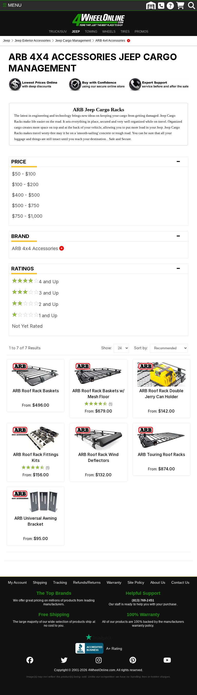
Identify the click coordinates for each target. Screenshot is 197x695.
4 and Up (49, 281)
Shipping (40, 582)
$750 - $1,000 (27, 216)
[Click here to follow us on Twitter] (64, 660)
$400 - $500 (26, 195)
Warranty (114, 582)
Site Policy (135, 582)
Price (96, 162)
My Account (17, 582)
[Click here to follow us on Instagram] (98, 660)
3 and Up (49, 293)
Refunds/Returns (87, 582)
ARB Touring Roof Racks (161, 454)
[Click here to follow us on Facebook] (30, 660)
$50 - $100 (24, 174)
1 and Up (48, 315)
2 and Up (48, 304)
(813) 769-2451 (143, 600)
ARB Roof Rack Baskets (36, 390)
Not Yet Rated (27, 326)
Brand (96, 236)
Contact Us (180, 582)
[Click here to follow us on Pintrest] (133, 660)
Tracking (60, 582)
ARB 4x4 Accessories (35, 248)
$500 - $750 (25, 205)
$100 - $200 (25, 184)
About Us (157, 582)
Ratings (96, 268)
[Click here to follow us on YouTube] (167, 660)
